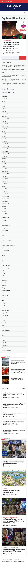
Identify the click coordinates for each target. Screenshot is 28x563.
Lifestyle (4, 285)
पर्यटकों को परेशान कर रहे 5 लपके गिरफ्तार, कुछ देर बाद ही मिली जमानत (13, 463)
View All (23, 356)
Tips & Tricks (4, 333)
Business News (5, 233)
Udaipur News (5, 343)
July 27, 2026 (15, 407)
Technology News (6, 330)
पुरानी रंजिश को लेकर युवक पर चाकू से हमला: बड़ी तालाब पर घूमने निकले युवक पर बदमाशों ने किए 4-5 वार (13, 521)
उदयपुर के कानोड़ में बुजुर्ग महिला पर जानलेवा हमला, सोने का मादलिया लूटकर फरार (14, 551)
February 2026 (5, 114)
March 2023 (4, 189)
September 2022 (5, 203)
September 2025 (5, 126)
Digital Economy (5, 248)
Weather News (5, 348)
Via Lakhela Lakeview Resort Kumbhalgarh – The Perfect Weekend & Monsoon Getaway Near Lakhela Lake (14, 71)
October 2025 (5, 124)
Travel (3, 335)
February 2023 (5, 191)
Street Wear (4, 323)
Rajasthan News (5, 310)
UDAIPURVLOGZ (14, 6)
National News (5, 298)
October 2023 (5, 179)
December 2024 (5, 146)
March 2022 (4, 213)
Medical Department (6, 290)
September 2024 (5, 154)
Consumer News (5, 238)
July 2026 (4, 101)
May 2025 (4, 136)
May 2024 (4, 164)
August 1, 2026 (15, 397)
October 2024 (5, 151)
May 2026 (4, 106)
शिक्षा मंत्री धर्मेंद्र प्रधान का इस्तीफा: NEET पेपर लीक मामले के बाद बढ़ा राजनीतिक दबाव (14, 413)
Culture (3, 243)
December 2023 (5, 174)
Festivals (4, 258)
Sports (3, 320)
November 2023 (5, 176)
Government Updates (6, 268)
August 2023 (4, 184)
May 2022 (4, 211)
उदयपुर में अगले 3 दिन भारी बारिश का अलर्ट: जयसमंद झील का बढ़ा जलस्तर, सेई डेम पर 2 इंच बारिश (18, 362)
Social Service (5, 315)
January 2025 (5, 144)
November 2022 (5, 198)
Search (22, 58)
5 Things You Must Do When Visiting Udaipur (11, 491)
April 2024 (4, 166)
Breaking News (5, 230)
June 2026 (4, 104)
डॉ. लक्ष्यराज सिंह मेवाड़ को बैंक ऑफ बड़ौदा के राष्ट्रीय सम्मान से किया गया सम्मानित (14, 431)
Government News (6, 265)
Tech (3, 325)
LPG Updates (4, 288)
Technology (4, 328)
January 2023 (5, 194)
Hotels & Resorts (5, 278)
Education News (5, 250)
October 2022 (5, 201)
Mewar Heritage (5, 293)
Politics (3, 305)
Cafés (3, 235)
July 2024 (4, 159)
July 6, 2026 (14, 494)
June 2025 (4, 134)
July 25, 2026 (15, 416)
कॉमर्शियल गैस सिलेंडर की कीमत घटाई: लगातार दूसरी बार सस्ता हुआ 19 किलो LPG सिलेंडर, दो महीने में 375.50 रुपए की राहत (13, 66)
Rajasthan (4, 308)
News (3, 300)
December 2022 (5, 196)
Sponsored (4, 318)
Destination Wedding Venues (8, 245)
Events (3, 253)
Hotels (3, 275)
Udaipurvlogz (7, 48)
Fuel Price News (5, 263)
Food (3, 260)
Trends (3, 338)
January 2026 (5, 116)
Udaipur (3, 340)
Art (2, 223)
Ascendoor (9, 561)
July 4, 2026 (14, 554)
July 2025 (4, 131)
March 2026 (4, 111)
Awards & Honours (6, 225)
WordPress (22, 561)
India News (4, 280)
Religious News (5, 313)
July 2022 (4, 206)
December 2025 (5, 119)
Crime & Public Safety (6, 240)
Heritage (3, 273)
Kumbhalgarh (5, 283)
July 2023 (4, 186)
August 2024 (4, 156)
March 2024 (4, 169)
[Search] (25, 13)
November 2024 (5, 149)
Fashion (3, 255)
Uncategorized (7, 40)
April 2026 (4, 109)
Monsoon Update (5, 295)
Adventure (4, 220)
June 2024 (4, 161)
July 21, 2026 (15, 433)
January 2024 (5, 171)
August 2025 (4, 129)
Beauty (3, 228)
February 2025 (5, 141)
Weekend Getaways (6, 350)
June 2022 (4, 208)
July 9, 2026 (14, 466)
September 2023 (5, 181)
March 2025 (4, 139)
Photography (4, 303)
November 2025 (5, 121)
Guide (3, 270)
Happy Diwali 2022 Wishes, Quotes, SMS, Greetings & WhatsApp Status (11, 44)
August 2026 (4, 99)
